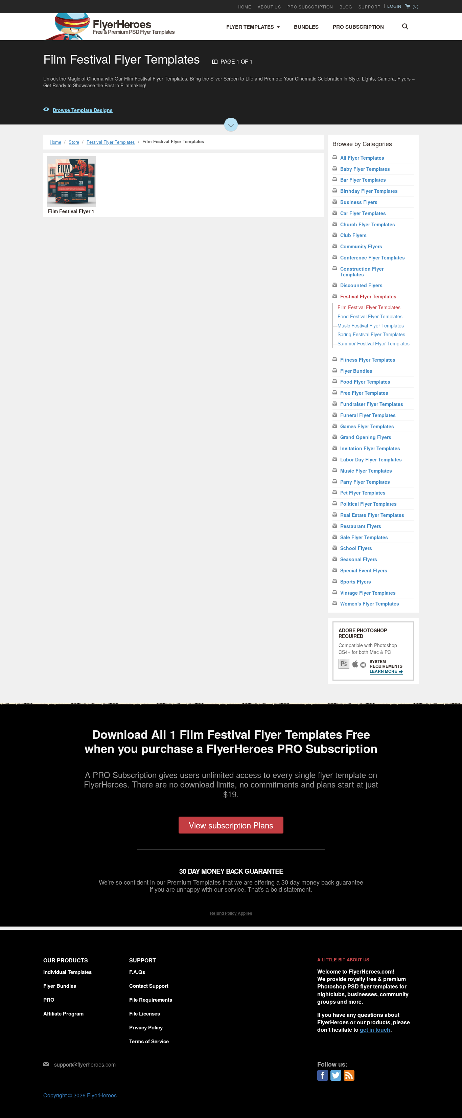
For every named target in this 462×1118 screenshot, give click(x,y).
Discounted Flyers (361, 285)
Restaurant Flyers (360, 526)
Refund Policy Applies (231, 913)
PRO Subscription (310, 7)
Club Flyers (353, 235)
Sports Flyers (355, 582)
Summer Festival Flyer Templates (374, 343)
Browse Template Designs (83, 110)
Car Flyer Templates (363, 213)
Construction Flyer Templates (362, 271)
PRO (48, 999)
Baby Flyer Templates (365, 169)
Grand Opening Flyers (365, 437)
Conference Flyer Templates (372, 257)
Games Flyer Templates (367, 426)
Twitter (335, 1075)
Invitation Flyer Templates (370, 448)
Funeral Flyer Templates (368, 415)
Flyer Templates (250, 26)
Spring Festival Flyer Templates (371, 334)
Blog (346, 7)
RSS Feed (349, 1075)
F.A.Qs (137, 972)
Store (74, 142)
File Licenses (144, 1013)
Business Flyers (358, 202)
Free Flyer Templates (364, 393)
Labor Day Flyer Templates (371, 459)
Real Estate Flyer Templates (372, 515)
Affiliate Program (63, 1013)
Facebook (322, 1075)
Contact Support (148, 985)
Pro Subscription (358, 26)
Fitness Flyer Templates (367, 360)
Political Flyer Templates (368, 504)
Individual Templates (67, 972)
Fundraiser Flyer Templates (371, 404)
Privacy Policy (146, 1027)
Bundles (306, 26)
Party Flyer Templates (365, 482)
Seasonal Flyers (358, 559)
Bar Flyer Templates (363, 180)
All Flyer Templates (362, 158)
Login (394, 6)
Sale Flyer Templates (364, 537)
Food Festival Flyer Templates (370, 316)
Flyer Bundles (356, 371)
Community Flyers (361, 246)
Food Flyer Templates (365, 382)
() (415, 6)
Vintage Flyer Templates (368, 593)
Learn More (384, 671)
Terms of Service (149, 1041)
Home (244, 7)
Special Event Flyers (363, 570)
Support (369, 7)
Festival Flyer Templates (111, 142)
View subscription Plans (231, 825)
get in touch (375, 1029)
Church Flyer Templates (367, 224)
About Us (269, 7)
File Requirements (150, 999)
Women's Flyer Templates (369, 604)
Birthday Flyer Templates (369, 191)
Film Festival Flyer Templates (369, 307)
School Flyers (356, 548)
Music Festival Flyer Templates (371, 325)
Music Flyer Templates (366, 471)
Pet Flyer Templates (363, 493)
